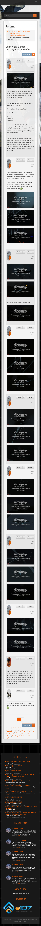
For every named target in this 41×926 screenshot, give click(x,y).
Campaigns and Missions (17, 35)
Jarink (12, 732)
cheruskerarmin (25, 728)
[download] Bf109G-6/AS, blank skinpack (18, 785)
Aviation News (17, 829)
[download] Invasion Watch (14, 766)
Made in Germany (14, 34)
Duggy (13, 730)
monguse (17, 734)
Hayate (25, 730)
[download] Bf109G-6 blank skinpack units (18, 781)
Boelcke (19, 61)
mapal (32, 732)
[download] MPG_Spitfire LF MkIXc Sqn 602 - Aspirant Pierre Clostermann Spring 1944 (22, 775)
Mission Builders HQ (24, 32)
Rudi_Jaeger (15, 736)
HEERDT (8, 732)
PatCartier (23, 734)
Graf (17, 730)
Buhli (19, 728)
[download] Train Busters (13, 770)
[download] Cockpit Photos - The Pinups (18, 761)
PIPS (28, 734)
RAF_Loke (8, 736)
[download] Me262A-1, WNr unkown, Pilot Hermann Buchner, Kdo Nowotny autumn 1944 (21, 813)
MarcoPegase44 (10, 734)
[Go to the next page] (22, 719)
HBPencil (19, 691)
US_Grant (8, 738)
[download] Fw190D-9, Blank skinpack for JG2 (19, 791)
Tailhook (22, 736)
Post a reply (26, 54)
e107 (16, 919)
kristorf (28, 732)
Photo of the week (19, 840)
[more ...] (8, 788)
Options (30, 61)
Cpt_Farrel (8, 730)
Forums (13, 32)
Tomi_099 (27, 736)
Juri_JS (19, 658)
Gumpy (21, 730)
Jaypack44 (18, 732)
